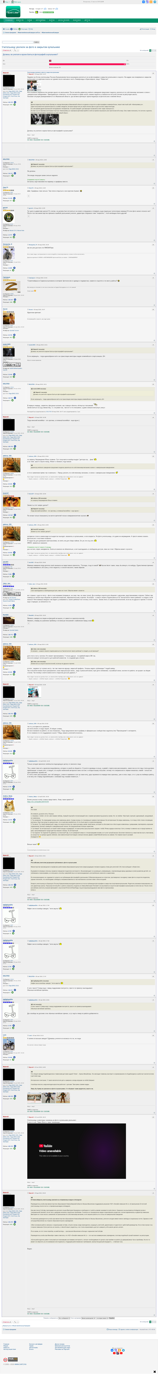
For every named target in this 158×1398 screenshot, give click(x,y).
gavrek (5, 207)
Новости (19, 20)
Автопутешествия (9, 1349)
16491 (12, 294)
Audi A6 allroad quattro (15, 368)
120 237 (10, 299)
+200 (11, 302)
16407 (12, 625)
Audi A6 (5, 370)
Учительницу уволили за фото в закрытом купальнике (31, 47)
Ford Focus (14, 96)
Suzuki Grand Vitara (8, 601)
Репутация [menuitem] (24, 29)
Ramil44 (5, 615)
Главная (6, 1344)
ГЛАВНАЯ (9, 20)
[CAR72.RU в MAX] (147, 2)
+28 (11, 377)
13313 (12, 162)
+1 (10, 789)
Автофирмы (40, 20)
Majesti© (6, 73)
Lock (4, 1035)
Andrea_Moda (7, 796)
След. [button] (155, 50)
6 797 (9, 786)
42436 (12, 87)
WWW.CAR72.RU (20, 1364)
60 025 (10, 484)
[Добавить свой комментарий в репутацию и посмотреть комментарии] (15, 105)
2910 (11, 1051)
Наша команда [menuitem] (113, 1329)
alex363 (5, 562)
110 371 (10, 173)
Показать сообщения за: (50, 1318)
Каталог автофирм (35, 1344)
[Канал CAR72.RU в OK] (151, 2)
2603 (11, 325)
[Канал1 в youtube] (114, 1353)
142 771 (10, 634)
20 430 (10, 1057)
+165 (11, 637)
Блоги (31, 1349)
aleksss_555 (7, 456)
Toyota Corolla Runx (14, 599)
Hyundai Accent (7, 94)
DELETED (6, 159)
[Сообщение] (28, 74)
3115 (11, 260)
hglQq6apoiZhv (8, 760)
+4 (10, 270)
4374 (11, 224)
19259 (12, 473)
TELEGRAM (37, 139)
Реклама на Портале (62, 1349)
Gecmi (5, 309)
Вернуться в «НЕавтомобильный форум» (16, 1326)
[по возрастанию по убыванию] (102, 1318)
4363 (11, 192)
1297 (11, 781)
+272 (11, 104)
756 (11, 567)
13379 (12, 507)
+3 (10, 576)
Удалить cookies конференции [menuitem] (129, 1329)
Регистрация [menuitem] (145, 29)
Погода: (32, 8)
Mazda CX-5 (13, 230)
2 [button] (152, 50)
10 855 (10, 268)
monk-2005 (6, 344)
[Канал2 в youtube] (121, 1353)
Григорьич (6, 277)
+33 (11, 486)
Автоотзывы (33, 1347)
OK (42, 139)
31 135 (10, 198)
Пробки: (32, 12)
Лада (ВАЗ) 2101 (13, 91)
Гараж (29, 20)
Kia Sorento (12, 597)
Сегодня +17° (40, 8)
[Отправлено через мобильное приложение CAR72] (28, 196)
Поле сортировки (76, 1318)
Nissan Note (20, 230)
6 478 (9, 605)
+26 (11, 237)
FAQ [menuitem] (31, 29)
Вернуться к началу (154, 141)
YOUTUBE (47, 139)
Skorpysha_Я (7, 244)
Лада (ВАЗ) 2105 (15, 93)
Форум (51, 20)
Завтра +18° (51, 8)
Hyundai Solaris (13, 630)
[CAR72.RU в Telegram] (155, 2)
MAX (31, 139)
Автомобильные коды (62, 1347)
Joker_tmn (6, 583)
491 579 (10, 102)
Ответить (6, 50)
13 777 (10, 235)
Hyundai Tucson (14, 330)
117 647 (10, 515)
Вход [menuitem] (153, 29)
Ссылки (7, 29)
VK (28, 139)
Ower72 (5, 187)
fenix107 (6, 493)
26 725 (10, 335)
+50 (11, 337)
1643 (11, 812)
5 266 (9, 574)
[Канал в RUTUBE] (117, 1353)
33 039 (10, 374)
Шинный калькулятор (62, 1346)
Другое (87, 20)
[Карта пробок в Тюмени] (36, 12)
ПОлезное (77, 20)
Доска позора (63, 20)
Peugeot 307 (16, 94)
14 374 (10, 819)
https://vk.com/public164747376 (38, 802)
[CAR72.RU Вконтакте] (143, 2)
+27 (11, 200)
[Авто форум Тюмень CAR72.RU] (13, 11)
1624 (11, 588)
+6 (10, 608)
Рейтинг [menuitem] (15, 29)
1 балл (40, 12)
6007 (11, 357)
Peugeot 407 (6, 96)
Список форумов (10, 1329)
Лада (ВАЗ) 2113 (13, 169)
